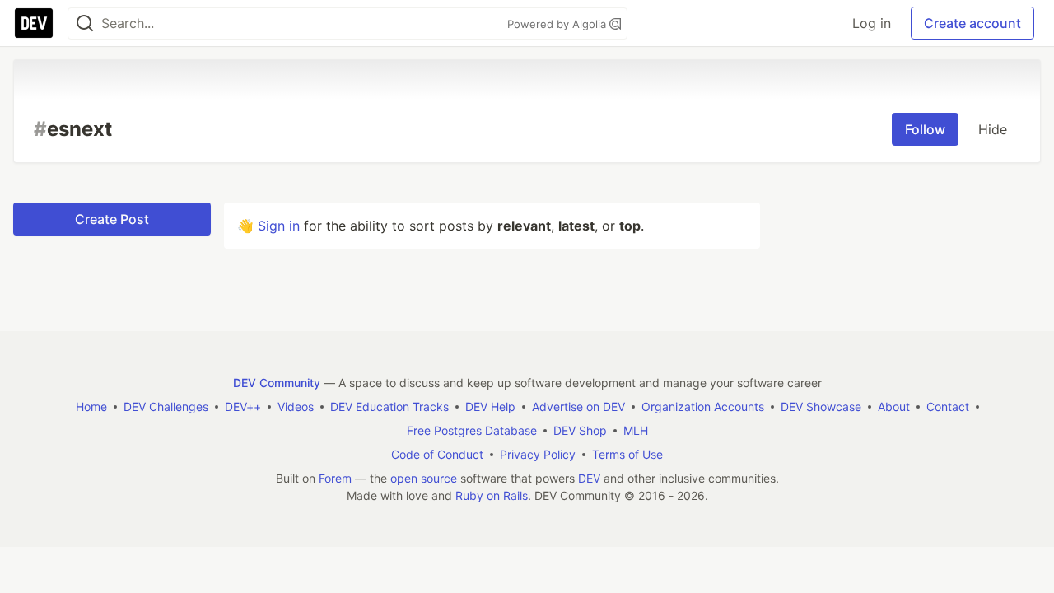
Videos (295, 406)
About (894, 406)
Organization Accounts (702, 406)
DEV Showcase (821, 406)
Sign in (279, 225)
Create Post (112, 219)
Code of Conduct (437, 454)
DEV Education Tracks (389, 406)
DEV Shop (580, 430)
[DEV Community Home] (33, 23)
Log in (871, 23)
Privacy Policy (538, 454)
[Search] (84, 23)
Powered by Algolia (558, 23)
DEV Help (490, 406)
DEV (589, 478)
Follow (925, 129)
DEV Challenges (166, 406)
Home (91, 406)
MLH (635, 430)
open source (423, 478)
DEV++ (243, 406)
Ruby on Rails (491, 495)
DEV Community (276, 383)
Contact (947, 406)
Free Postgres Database (472, 430)
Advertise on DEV (578, 406)
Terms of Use (627, 454)
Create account (972, 23)
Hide (992, 129)
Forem (335, 478)
